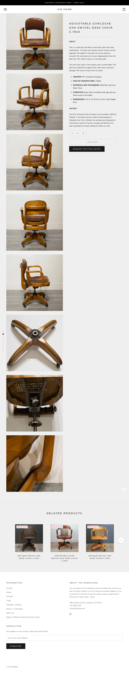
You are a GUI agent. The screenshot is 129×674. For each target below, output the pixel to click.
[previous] (8, 540)
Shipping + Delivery (14, 605)
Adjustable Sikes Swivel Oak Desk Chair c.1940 (64, 558)
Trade (8, 600)
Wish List (10, 613)
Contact (9, 588)
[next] (121, 540)
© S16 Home (12, 667)
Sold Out (93, 142)
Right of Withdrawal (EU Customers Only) (23, 617)
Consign (9, 596)
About (8, 592)
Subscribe (16, 646)
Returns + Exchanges (14, 609)
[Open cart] (124, 9)
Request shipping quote (87, 149)
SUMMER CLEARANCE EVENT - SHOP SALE (64, 3)
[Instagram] (70, 613)
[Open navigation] (5, 9)
